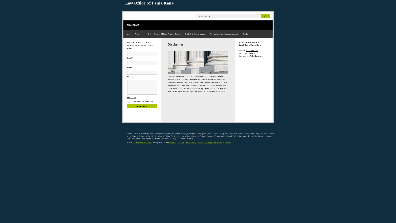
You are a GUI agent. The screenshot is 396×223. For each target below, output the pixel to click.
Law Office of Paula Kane (142, 143)
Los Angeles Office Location (251, 56)
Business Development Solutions (210, 143)
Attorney (138, 34)
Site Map (181, 143)
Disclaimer (131, 97)
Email (130, 58)
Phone (129, 67)
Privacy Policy (190, 143)
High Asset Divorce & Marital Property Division (163, 34)
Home (128, 34)
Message (130, 77)
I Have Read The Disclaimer (143, 101)
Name (129, 48)
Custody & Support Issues (195, 34)
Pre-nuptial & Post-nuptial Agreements (224, 34)
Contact (246, 34)
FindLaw (228, 143)
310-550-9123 (133, 25)
